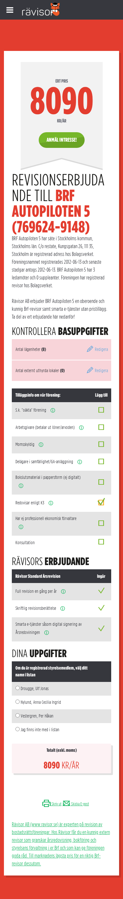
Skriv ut (56, 803)
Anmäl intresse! (62, 140)
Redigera (101, 349)
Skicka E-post (80, 803)
